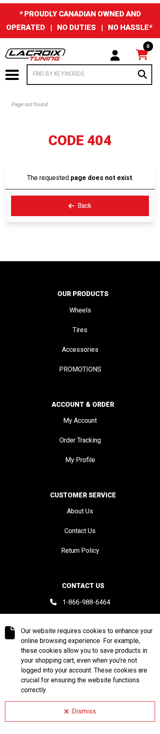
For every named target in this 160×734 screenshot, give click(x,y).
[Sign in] (115, 54)
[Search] (142, 74)
